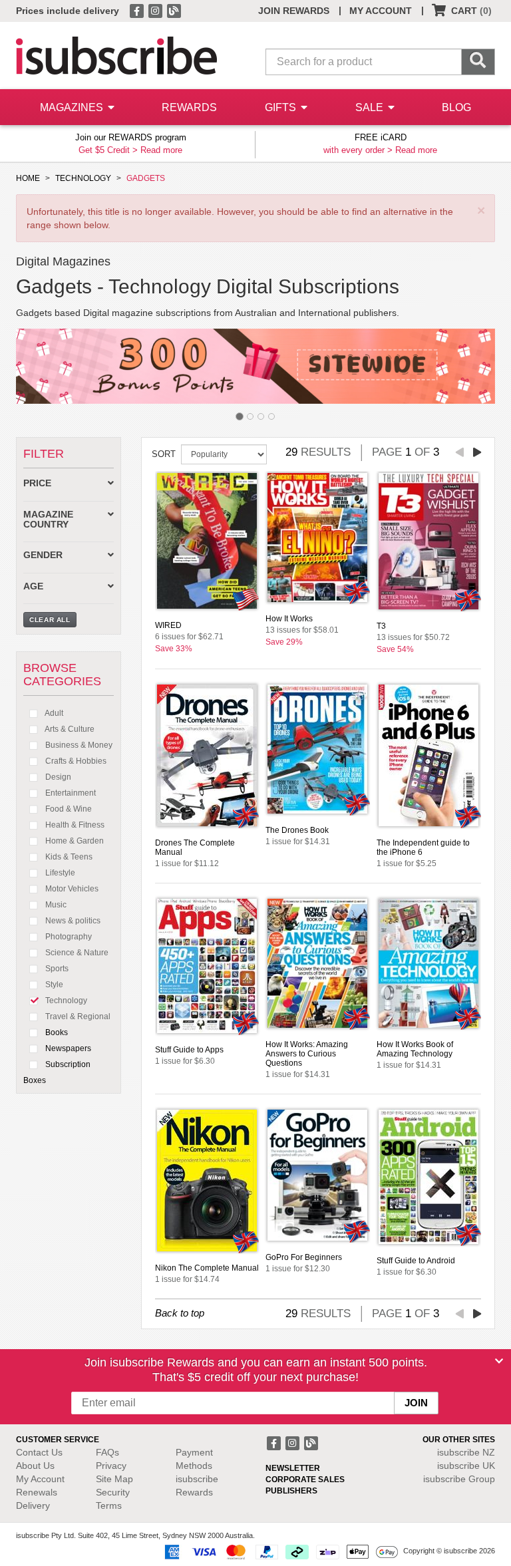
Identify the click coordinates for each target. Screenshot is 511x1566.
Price (37, 483)
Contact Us (39, 1452)
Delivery (33, 1505)
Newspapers (67, 1048)
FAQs (107, 1452)
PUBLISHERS (291, 1490)
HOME (28, 178)
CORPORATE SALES (305, 1479)
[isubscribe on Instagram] (156, 10)
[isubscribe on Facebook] (137, 10)
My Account (40, 1479)
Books (55, 1032)
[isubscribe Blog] (174, 10)
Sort (164, 454)
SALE (370, 107)
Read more (161, 150)
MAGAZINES (73, 107)
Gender (43, 555)
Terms (109, 1505)
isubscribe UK (466, 1465)
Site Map (114, 1479)
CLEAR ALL (50, 619)
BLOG (456, 107)
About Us (35, 1465)
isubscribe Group (459, 1479)
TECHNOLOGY (83, 178)
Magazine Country (48, 520)
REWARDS (189, 107)
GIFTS (282, 107)
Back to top (179, 1313)
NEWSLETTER (292, 1468)
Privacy (111, 1465)
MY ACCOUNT (380, 10)
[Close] (499, 1361)
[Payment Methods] (279, 1551)
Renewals (36, 1492)
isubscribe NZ (466, 1452)
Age (33, 586)
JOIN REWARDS (293, 10)
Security (113, 1492)
